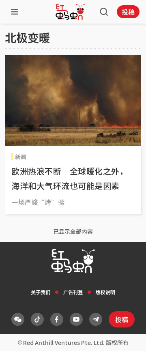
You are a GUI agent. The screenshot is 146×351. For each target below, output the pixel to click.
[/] (70, 12)
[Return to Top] (127, 336)
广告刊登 (73, 292)
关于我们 (40, 292)
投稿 (128, 12)
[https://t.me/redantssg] (95, 319)
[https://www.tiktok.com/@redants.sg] (37, 319)
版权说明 (105, 292)
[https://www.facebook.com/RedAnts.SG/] (56, 319)
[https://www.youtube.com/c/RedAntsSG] (76, 319)
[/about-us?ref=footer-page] (17, 319)
